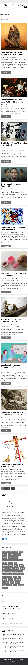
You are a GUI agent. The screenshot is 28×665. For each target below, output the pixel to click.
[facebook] (3, 539)
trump (15, 585)
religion (4, 579)
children (4, 557)
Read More (6, 72)
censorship (17, 554)
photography (15, 574)
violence (5, 588)
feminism (11, 562)
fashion (4, 562)
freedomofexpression (7, 565)
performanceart (6, 574)
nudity (15, 571)
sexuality (10, 579)
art (16, 551)
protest (9, 576)
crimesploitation (6, 560)
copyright (11, 557)
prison (4, 576)
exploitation (19, 560)
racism (15, 576)
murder (22, 568)
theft (10, 585)
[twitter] (6, 539)
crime (16, 557)
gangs (16, 565)
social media (17, 579)
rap (19, 576)
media (11, 568)
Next (13, 488)
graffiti (21, 565)
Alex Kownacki (14, 57)
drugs (13, 560)
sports (12, 582)
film (15, 562)
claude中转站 (6, 634)
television (5, 585)
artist (21, 551)
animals (12, 551)
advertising (5, 551)
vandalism (21, 585)
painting (20, 571)
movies (16, 568)
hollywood (5, 568)
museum (5, 571)
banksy (4, 554)
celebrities (11, 554)
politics (21, 574)
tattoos (17, 582)
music (10, 571)
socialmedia (5, 582)
